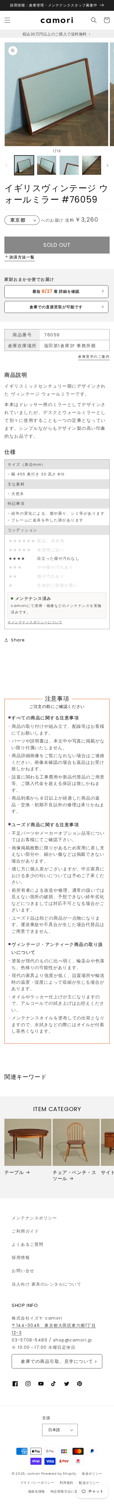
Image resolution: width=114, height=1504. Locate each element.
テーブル (14, 1173)
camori (33, 1473)
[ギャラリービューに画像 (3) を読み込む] (69, 165)
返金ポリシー (92, 1473)
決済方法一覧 (22, 257)
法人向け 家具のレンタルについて (46, 1284)
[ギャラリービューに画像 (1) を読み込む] (24, 165)
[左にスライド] (6, 165)
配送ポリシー (89, 1482)
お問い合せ (23, 1271)
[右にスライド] (107, 165)
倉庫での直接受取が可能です (56, 307)
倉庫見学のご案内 (94, 356)
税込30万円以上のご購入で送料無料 (55, 34)
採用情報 (21, 1257)
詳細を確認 (56, 291)
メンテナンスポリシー (34, 1218)
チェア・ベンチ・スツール (74, 1176)
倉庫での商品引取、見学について (57, 1361)
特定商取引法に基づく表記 (71, 1491)
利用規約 (66, 1482)
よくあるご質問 (28, 1244)
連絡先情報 (36, 1491)
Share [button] (18, 640)
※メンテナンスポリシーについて (35, 622)
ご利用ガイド (25, 1231)
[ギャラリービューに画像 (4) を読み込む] (91, 165)
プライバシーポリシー (37, 1482)
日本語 (54, 1430)
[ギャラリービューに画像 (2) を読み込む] (46, 165)
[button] (7, 20)
